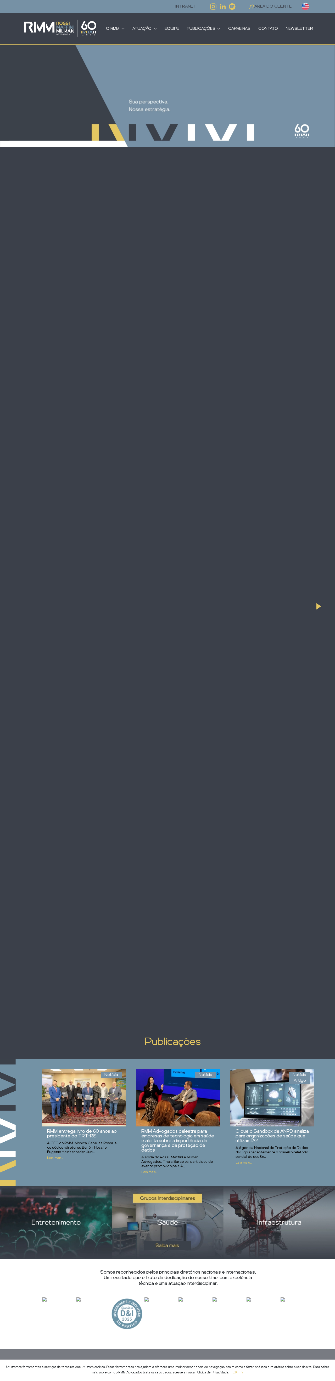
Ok (234, 1372)
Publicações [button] (201, 29)
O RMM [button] (112, 29)
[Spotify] (232, 6)
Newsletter (299, 29)
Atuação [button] (142, 29)
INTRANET (185, 6)
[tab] (318, 606)
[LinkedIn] (222, 6)
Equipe (172, 29)
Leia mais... (55, 1157)
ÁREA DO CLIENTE (273, 6)
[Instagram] (213, 6)
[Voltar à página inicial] (60, 28)
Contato (268, 29)
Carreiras (239, 29)
